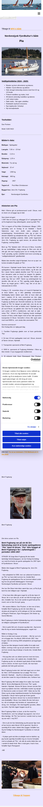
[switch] (37, 404)
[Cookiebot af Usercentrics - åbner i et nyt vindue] (30, 360)
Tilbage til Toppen (21, 795)
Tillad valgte (21, 439)
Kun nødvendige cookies (21, 446)
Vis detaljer (31, 427)
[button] (22, 13)
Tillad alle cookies (21, 433)
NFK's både (16, 29)
